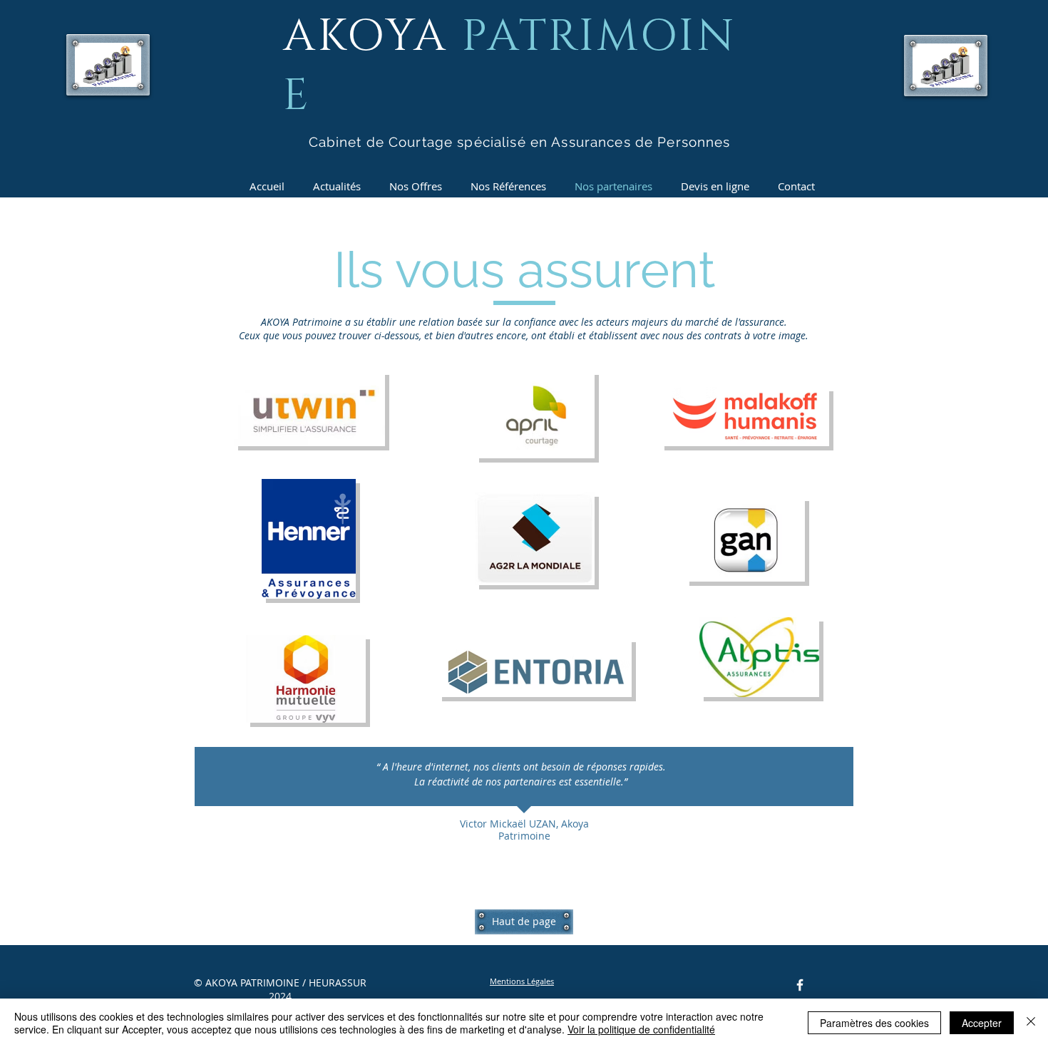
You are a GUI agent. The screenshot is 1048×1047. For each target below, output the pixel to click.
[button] (522, 981)
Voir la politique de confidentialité (641, 1029)
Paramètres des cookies (874, 1023)
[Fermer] (1030, 1023)
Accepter (982, 1023)
